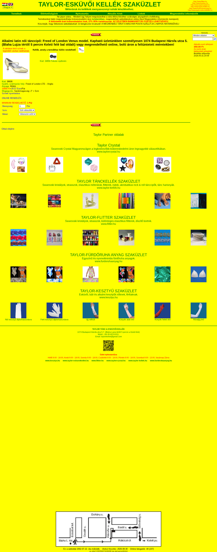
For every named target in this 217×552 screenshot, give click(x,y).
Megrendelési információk (184, 13)
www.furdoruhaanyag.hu (161, 361)
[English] (11, 4)
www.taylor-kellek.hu (137, 361)
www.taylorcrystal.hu (115, 361)
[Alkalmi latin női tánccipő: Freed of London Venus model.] (16, 78)
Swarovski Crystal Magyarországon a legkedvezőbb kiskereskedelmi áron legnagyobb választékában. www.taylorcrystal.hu (108, 148)
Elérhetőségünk (49, 13)
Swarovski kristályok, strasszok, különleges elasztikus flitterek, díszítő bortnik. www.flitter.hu (108, 221)
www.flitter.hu (98, 361)
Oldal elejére (8, 129)
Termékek (16, 13)
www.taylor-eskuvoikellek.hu (76, 361)
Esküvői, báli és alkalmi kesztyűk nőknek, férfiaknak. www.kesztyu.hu (108, 294)
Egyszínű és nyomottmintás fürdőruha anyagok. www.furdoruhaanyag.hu (108, 258)
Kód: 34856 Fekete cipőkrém (53, 61)
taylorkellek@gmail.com (111, 336)
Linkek (141, 13)
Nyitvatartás (82, 13)
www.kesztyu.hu (52, 361)
